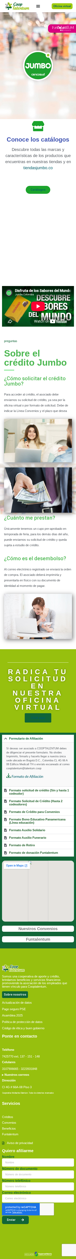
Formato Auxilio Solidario (27, 830)
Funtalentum (38, 939)
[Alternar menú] (38, 6)
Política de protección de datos (22, 1022)
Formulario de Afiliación (26, 738)
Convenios (9, 1122)
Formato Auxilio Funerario (27, 837)
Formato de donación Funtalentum (33, 852)
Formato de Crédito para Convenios (34, 812)
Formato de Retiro (22, 845)
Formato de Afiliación (27, 777)
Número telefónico (16, 1180)
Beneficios (9, 1128)
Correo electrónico (16, 1192)
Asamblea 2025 (12, 1015)
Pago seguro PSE (14, 1009)
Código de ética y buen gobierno (23, 1028)
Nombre (8, 1156)
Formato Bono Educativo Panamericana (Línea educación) (37, 821)
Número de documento (19, 1168)
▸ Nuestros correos (15, 1074)
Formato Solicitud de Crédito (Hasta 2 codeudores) (35, 802)
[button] (38, 738)
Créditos (7, 1117)
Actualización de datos (17, 1002)
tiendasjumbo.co (38, 168)
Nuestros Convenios (38, 928)
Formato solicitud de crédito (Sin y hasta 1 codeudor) (39, 792)
